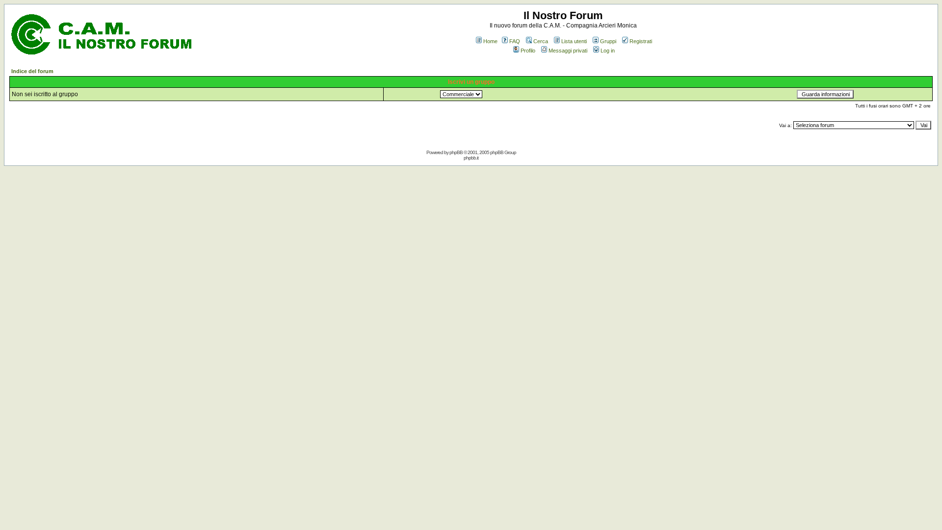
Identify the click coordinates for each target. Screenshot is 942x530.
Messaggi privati (568, 50)
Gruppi (608, 41)
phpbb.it (471, 157)
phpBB (456, 152)
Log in (608, 50)
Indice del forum (32, 71)
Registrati (640, 41)
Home (490, 41)
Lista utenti (574, 41)
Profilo (528, 50)
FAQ (514, 41)
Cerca (540, 41)
